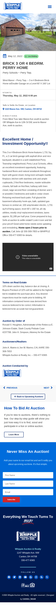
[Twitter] (14, 577)
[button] (50, 7)
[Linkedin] (20, 577)
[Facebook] (9, 577)
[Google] (31, 577)
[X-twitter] (47, 577)
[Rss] (42, 577)
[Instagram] (36, 577)
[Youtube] (25, 577)
